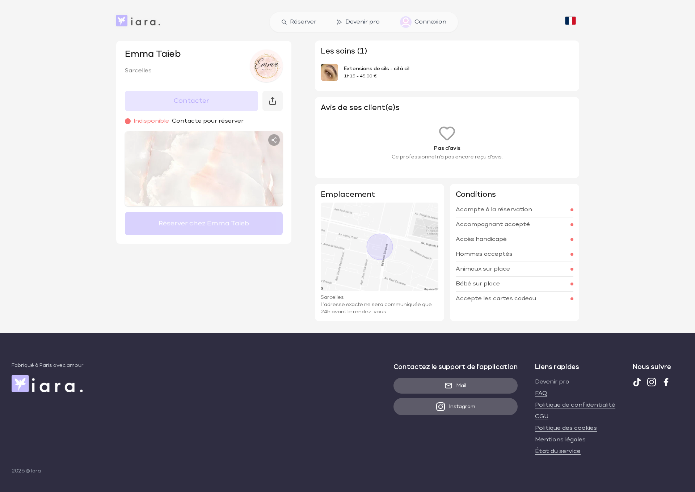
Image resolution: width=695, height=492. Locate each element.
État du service (558, 451)
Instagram (462, 406)
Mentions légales (560, 440)
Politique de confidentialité (575, 405)
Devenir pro (362, 22)
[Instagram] (651, 382)
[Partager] (274, 140)
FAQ (541, 393)
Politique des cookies (566, 428)
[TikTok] (637, 382)
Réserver (303, 22)
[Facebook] (666, 382)
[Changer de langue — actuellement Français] (570, 22)
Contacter (191, 101)
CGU (541, 417)
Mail (461, 385)
